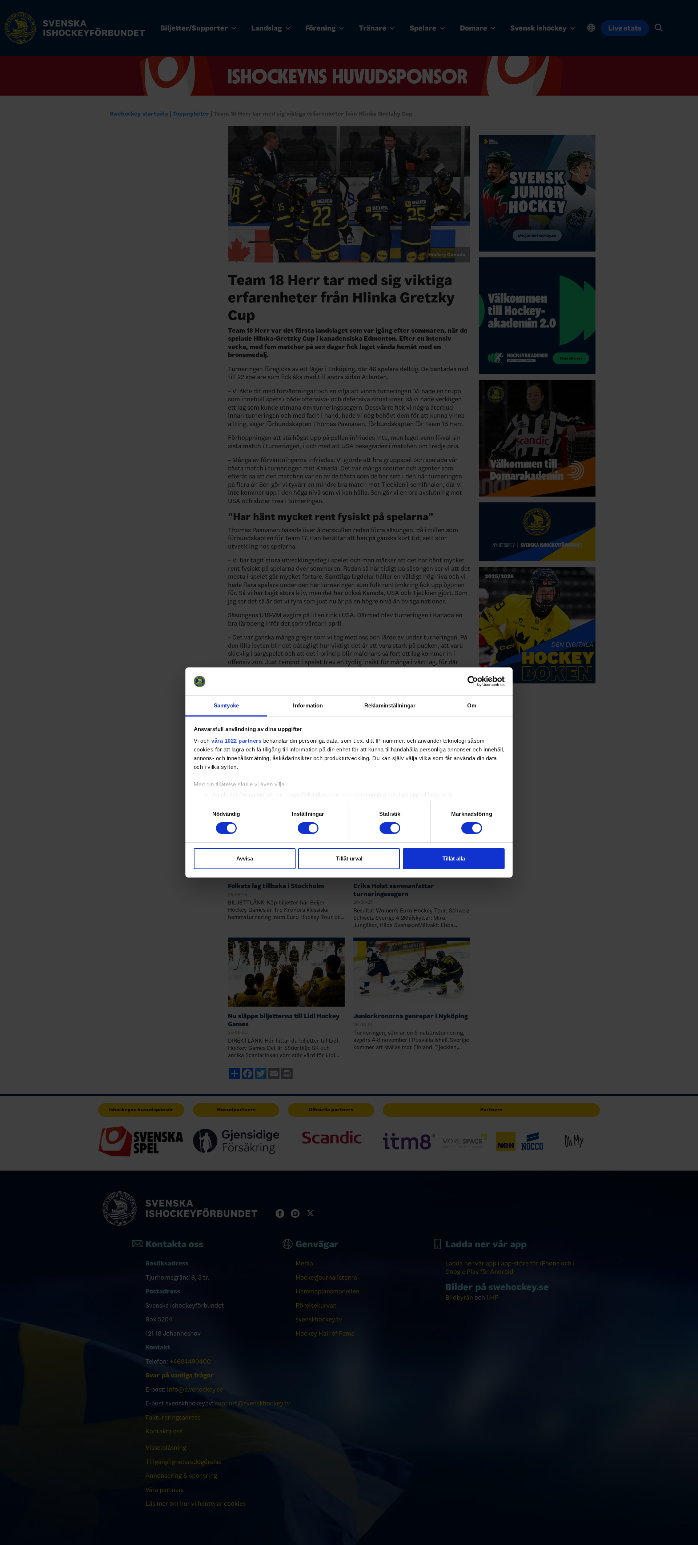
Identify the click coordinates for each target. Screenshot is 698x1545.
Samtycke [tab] (226, 705)
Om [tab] (471, 705)
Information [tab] (308, 705)
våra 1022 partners (236, 741)
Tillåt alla (453, 858)
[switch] (308, 828)
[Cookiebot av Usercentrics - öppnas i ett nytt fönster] (473, 681)
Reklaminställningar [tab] (390, 705)
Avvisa (244, 858)
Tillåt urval (349, 858)
